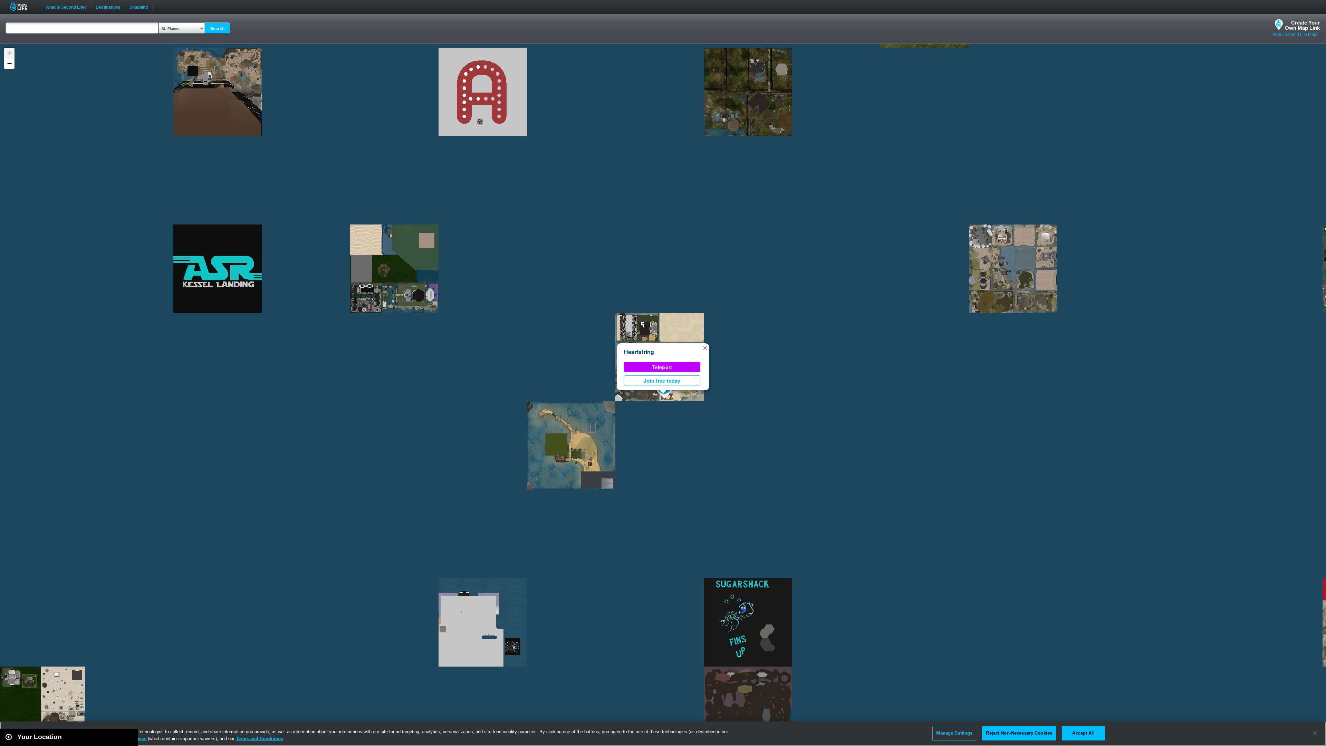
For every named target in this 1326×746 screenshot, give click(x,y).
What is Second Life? (66, 6)
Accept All (1083, 733)
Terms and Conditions (259, 738)
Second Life (23, 6)
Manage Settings (954, 733)
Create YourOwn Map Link (1302, 25)
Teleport (662, 367)
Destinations (108, 6)
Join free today (662, 380)
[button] (705, 347)
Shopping (138, 6)
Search (217, 28)
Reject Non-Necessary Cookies (1019, 733)
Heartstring (639, 352)
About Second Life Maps (1295, 34)
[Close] (1315, 733)
